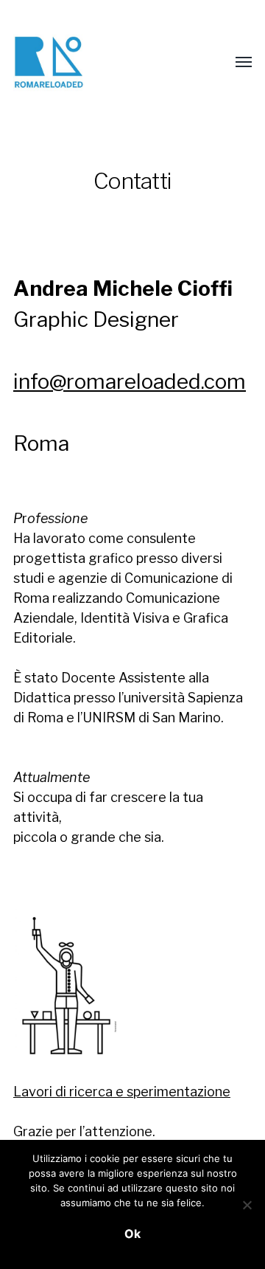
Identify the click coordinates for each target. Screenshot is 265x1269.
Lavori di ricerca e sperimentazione (121, 1091)
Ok (132, 1233)
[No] (246, 1204)
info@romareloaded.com (129, 381)
